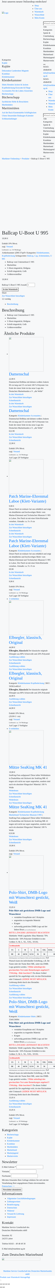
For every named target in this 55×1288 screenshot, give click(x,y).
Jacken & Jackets (21, 85)
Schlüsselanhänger (9, 119)
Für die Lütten (18, 91)
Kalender (30, 116)
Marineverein (12, 1156)
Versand (9, 246)
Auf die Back (7, 112)
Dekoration (7, 71)
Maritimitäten (7, 105)
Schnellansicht (15, 400)
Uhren (5, 116)
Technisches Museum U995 (30, 815)
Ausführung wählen (17, 657)
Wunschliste (39, 15)
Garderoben (17, 71)
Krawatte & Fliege (22, 88)
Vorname (5, 1171)
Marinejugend (12, 1153)
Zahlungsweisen (13, 1201)
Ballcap (30, 256)
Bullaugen (21, 116)
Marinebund (14, 815)
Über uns (38, 9)
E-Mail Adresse (9, 1167)
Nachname (6, 1176)
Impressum (11, 1217)
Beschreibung (12, 304)
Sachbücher (7, 102)
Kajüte (4, 63)
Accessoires (7, 91)
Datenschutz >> (8, 1186)
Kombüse (6, 74)
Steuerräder (12, 116)
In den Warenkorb (10, 289)
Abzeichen (28, 91)
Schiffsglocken (30, 112)
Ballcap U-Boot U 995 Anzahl (14, 285)
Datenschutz (12, 1208)
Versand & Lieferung (15, 1214)
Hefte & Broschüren (20, 102)
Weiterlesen (13, 790)
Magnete (25, 71)
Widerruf (10, 1211)
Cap (36, 256)
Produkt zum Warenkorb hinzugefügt (15, 1277)
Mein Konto (39, 18)
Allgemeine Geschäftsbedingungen (21, 1198)
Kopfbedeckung (8, 88)
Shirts (4, 85)
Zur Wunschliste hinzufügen (20, 397)
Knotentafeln (18, 112)
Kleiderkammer (8, 77)
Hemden (10, 85)
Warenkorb (39, 12)
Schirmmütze (44, 256)
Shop (37, 5)
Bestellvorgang (13, 1205)
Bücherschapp (7, 94)
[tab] (30, 304)
